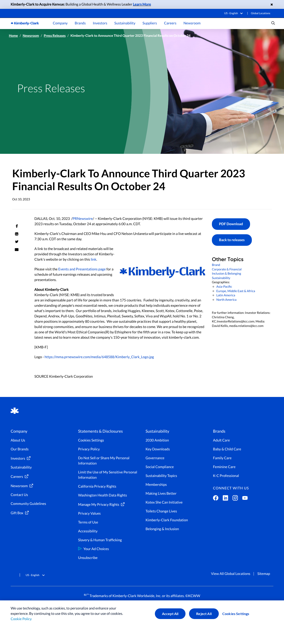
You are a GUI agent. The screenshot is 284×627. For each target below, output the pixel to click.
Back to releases (232, 240)
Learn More (142, 4)
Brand (216, 265)
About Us (18, 440)
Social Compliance (160, 467)
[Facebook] (215, 499)
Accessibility (88, 531)
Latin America (225, 295)
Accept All (170, 613)
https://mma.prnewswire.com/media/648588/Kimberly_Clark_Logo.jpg (99, 357)
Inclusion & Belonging (226, 273)
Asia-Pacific (224, 286)
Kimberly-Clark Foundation (167, 520)
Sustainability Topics (161, 476)
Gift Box (17, 513)
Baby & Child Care (227, 449)
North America (226, 299)
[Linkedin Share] (16, 233)
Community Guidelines (28, 504)
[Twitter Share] (16, 241)
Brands (80, 23)
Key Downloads (158, 449)
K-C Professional (226, 476)
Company (60, 23)
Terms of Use (88, 522)
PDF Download (231, 224)
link (93, 259)
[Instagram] (235, 499)
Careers (170, 23)
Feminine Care (224, 467)
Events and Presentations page (82, 269)
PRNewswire (83, 219)
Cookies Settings (235, 613)
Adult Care (221, 440)
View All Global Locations (230, 574)
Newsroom (192, 23)
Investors (100, 23)
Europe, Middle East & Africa (235, 291)
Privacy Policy (89, 449)
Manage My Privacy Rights (98, 504)
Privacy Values (89, 513)
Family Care (222, 458)
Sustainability (124, 23)
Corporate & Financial (227, 269)
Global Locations (260, 13)
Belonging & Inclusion (162, 529)
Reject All (204, 613)
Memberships (156, 484)
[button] (234, 13)
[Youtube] (245, 499)
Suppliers (149, 23)
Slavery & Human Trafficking (100, 540)
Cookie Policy (21, 619)
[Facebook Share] (16, 226)
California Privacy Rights (97, 486)
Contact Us (19, 495)
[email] (16, 249)
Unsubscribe (88, 558)
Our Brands (20, 449)
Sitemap (263, 574)
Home (13, 36)
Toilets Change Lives (161, 511)
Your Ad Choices (96, 549)
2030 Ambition (157, 440)
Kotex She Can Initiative (164, 502)
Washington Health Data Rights (102, 495)
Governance (155, 458)
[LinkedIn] (225, 499)
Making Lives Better (161, 493)
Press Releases (54, 36)
